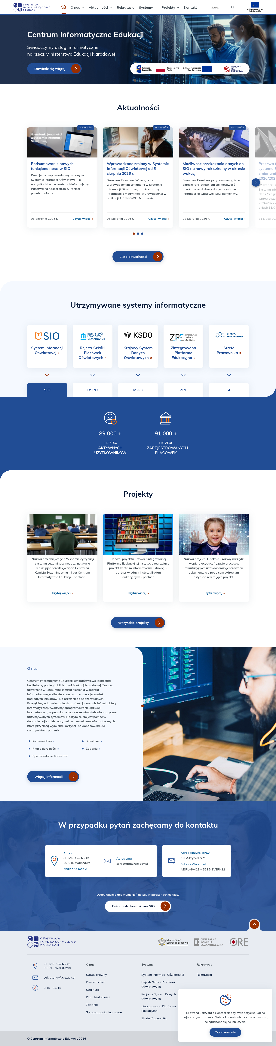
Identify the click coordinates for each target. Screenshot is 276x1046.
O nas (75, 7)
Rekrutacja (125, 7)
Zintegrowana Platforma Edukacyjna (183, 352)
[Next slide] (256, 182)
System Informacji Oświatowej (47, 350)
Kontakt (190, 7)
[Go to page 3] (142, 233)
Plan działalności (45, 748)
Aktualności (98, 7)
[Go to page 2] (138, 233)
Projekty (168, 7)
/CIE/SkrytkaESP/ (193, 858)
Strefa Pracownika (229, 350)
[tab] (47, 390)
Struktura (94, 741)
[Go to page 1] (134, 233)
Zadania (93, 748)
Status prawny (96, 974)
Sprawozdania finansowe (51, 756)
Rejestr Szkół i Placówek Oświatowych (92, 352)
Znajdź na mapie (75, 869)
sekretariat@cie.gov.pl (132, 863)
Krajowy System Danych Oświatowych (138, 352)
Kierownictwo (43, 741)
